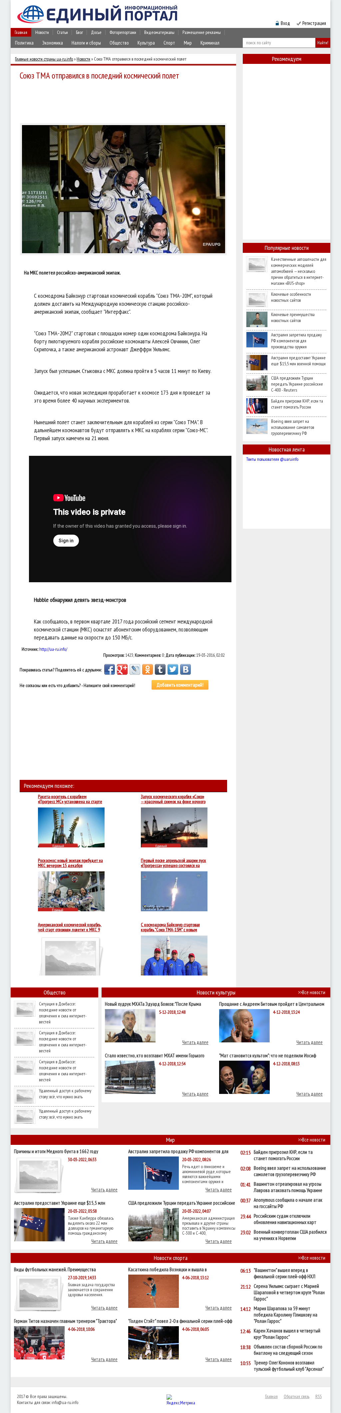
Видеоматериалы (159, 32)
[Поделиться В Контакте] (185, 669)
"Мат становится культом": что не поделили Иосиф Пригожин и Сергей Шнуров (267, 1055)
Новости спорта (170, 1258)
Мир (188, 43)
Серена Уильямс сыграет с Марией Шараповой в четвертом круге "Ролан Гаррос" (289, 1292)
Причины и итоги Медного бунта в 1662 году (56, 1151)
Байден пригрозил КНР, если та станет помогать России (297, 404)
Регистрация (314, 23)
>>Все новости (311, 992)
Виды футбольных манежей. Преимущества (55, 1269)
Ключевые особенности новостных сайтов (291, 297)
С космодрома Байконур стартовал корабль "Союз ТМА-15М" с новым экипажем (170, 927)
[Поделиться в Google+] (122, 669)
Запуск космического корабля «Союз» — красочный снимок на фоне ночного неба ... (173, 799)
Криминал (209, 43)
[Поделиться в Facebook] (109, 669)
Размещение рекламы (201, 32)
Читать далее (195, 1042)
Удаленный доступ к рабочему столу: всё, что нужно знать (65, 1094)
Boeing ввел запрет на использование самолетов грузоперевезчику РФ (292, 427)
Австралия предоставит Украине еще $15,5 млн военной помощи (298, 361)
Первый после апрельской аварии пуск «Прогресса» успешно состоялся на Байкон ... (173, 863)
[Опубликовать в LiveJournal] (135, 669)
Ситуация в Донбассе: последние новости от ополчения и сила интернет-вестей (63, 1013)
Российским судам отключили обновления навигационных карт (285, 1219)
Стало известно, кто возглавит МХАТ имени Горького (154, 1055)
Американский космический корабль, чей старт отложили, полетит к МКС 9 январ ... (69, 927)
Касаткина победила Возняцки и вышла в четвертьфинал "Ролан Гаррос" (167, 1269)
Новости (42, 32)
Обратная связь (296, 1396)
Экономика (52, 43)
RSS (318, 1396)
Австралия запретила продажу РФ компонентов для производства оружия (296, 341)
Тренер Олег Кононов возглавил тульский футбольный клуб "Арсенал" (289, 1365)
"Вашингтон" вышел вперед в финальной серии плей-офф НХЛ (284, 1273)
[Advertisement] (125, 100)
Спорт (169, 43)
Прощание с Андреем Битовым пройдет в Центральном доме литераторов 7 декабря (271, 1003)
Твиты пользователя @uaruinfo (272, 459)
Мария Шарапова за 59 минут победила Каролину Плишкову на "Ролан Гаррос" (285, 1314)
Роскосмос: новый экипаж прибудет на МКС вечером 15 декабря (70, 863)
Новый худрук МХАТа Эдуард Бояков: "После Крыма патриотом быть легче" (153, 1003)
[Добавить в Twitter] (173, 669)
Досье (96, 32)
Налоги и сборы (86, 43)
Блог (79, 32)
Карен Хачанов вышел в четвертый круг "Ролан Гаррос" (287, 1333)
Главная (21, 32)
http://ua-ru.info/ (53, 649)
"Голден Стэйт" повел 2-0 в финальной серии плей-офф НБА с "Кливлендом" (180, 1321)
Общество (119, 43)
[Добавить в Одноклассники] (147, 669)
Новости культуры (216, 992)
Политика (24, 43)
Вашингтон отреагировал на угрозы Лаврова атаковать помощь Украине (288, 1187)
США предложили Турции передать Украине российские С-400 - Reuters (297, 384)
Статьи (62, 32)
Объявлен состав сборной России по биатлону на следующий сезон (288, 1349)
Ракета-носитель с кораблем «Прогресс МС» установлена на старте (70, 799)
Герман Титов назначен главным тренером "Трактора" (65, 1321)
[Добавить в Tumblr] (160, 669)
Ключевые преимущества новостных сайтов (293, 317)
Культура (146, 43)
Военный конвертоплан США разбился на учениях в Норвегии (290, 1235)
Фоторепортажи (123, 32)
